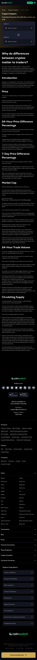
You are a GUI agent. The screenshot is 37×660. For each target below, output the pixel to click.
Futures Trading (6, 428)
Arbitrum (22, 517)
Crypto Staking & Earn (8, 440)
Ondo (2, 488)
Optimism (22, 504)
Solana (21, 507)
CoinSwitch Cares (26, 437)
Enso (2, 517)
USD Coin (4, 511)
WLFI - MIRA (25, 10)
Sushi (2, 485)
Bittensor (22, 524)
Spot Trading (16, 428)
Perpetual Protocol (25, 511)
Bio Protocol (4, 507)
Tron (2, 504)
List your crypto (5, 464)
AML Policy (8, 449)
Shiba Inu (22, 488)
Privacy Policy (18, 449)
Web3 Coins (4, 431)
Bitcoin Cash (5, 524)
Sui (20, 491)
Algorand (4, 514)
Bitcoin (3, 478)
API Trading (4, 434)
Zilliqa (2, 494)
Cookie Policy (5, 452)
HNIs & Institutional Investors (19, 431)
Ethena (21, 498)
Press (24, 461)
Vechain (3, 498)
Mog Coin (22, 481)
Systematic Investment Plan (18, 434)
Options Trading (27, 428)
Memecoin (22, 494)
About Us (4, 461)
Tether (21, 478)
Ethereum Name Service (26, 514)
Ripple (3, 491)
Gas (2, 501)
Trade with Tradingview (23, 440)
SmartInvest (15, 437)
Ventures (11, 461)
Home (3, 10)
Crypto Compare (13, 10)
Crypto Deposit (5, 437)
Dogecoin (22, 485)
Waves (21, 501)
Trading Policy (28, 449)
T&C (2, 449)
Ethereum (4, 481)
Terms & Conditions (9, 648)
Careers (18, 461)
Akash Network (5, 521)
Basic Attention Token (26, 521)
